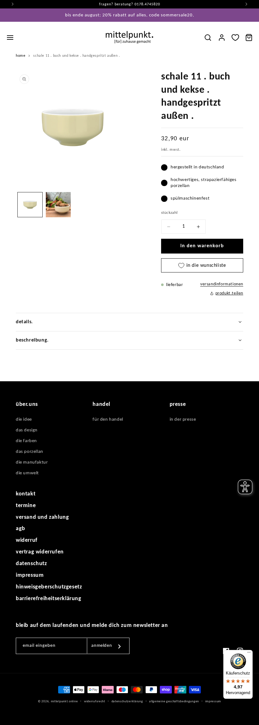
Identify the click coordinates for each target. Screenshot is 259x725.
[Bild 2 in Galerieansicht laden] (58, 204)
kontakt (25, 494)
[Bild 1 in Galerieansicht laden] (30, 204)
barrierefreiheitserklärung (48, 599)
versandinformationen (221, 284)
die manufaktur (32, 462)
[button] (10, 37)
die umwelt (27, 473)
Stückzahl (169, 213)
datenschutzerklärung (127, 701)
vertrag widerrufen (40, 552)
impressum (30, 575)
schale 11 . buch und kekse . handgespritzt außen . (76, 56)
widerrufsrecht (94, 701)
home (20, 56)
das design (27, 430)
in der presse (183, 419)
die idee (24, 419)
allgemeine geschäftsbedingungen (174, 701)
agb (20, 529)
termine (26, 506)
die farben (26, 441)
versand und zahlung (42, 517)
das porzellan (29, 451)
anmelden (101, 645)
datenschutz (31, 564)
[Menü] (249, 654)
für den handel (108, 419)
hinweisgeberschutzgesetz (49, 587)
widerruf (27, 540)
